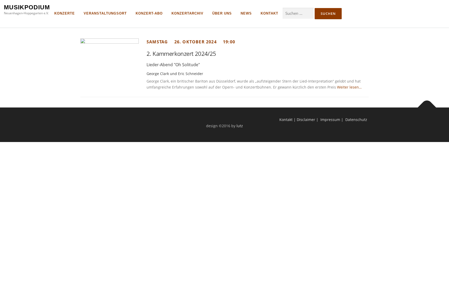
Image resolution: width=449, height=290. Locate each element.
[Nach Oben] (427, 107)
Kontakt (286, 119)
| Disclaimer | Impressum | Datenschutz (330, 119)
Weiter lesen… (349, 87)
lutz (239, 125)
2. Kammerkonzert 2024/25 (181, 53)
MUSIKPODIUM (27, 7)
